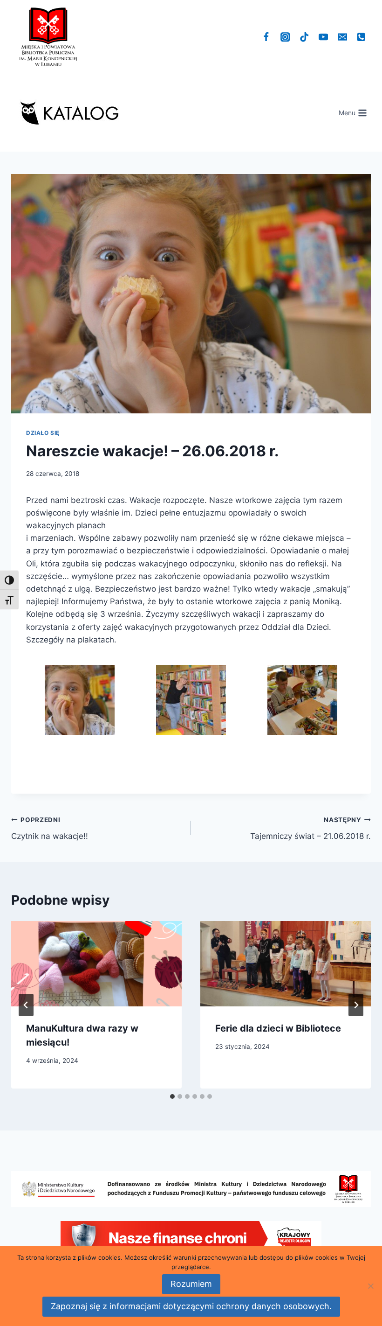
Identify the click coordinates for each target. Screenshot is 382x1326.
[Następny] (355, 1005)
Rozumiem (191, 1284)
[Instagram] (285, 37)
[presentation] (96, 963)
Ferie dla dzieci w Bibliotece (278, 1028)
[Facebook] (266, 37)
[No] (370, 1286)
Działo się (43, 432)
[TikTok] (304, 37)
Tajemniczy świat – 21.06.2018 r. (310, 828)
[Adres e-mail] (342, 37)
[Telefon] (361, 37)
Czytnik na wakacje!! (49, 828)
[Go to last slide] (26, 1005)
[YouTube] (323, 37)
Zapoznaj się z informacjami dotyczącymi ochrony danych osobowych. (191, 1306)
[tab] (172, 1096)
